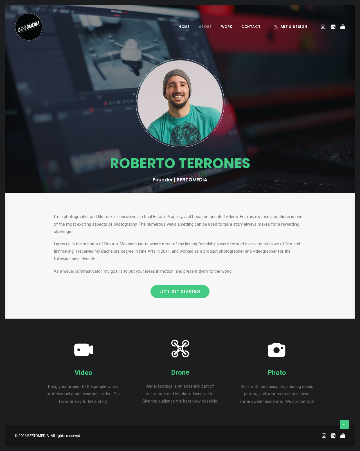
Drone (180, 372)
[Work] (83, 357)
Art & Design (293, 26)
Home (184, 26)
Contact (250, 26)
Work (226, 26)
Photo (276, 373)
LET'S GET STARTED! (180, 291)
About (205, 26)
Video (83, 373)
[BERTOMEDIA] (29, 27)
